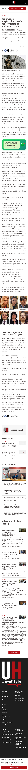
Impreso (5, 421)
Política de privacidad (11, 764)
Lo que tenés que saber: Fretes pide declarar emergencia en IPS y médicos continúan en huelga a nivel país (15, 513)
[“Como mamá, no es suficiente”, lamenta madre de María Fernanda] (22, 564)
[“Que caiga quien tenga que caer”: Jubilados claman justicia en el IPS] (22, 581)
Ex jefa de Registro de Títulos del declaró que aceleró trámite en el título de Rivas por (13, 620)
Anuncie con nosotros (19, 691)
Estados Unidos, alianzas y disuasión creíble (9, 453)
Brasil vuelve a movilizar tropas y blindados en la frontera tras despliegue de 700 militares (13, 506)
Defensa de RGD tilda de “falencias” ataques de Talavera (9, 554)
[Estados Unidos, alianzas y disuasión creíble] (22, 452)
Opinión (4, 441)
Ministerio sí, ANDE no (8, 443)
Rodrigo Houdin (14, 446)
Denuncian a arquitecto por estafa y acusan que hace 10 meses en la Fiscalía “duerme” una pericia (15, 499)
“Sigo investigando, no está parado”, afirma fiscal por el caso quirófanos (9, 533)
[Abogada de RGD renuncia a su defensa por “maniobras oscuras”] (22, 603)
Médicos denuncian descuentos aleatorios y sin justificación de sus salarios (13, 492)
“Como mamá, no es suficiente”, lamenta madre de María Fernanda (9, 567)
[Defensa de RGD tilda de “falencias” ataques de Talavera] (22, 552)
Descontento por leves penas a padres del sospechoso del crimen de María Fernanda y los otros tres (15, 485)
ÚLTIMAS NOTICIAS (17, 8)
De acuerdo (14, 767)
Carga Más (14, 653)
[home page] (14, 3)
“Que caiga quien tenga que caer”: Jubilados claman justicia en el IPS (10, 584)
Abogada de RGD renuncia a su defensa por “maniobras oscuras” (9, 606)
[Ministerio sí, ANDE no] (22, 443)
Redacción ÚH (17, 430)
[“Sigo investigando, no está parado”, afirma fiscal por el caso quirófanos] (22, 530)
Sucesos (4, 15)
